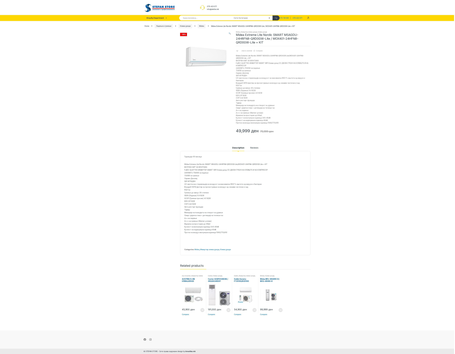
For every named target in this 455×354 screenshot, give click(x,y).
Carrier (210, 276)
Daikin (236, 276)
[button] (229, 33)
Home (147, 26)
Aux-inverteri (186, 276)
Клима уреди (185, 26)
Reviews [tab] (254, 148)
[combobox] (205, 18)
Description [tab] (238, 148)
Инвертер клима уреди (249, 32)
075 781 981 (285, 18)
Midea (201, 26)
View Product (202, 310)
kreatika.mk (190, 351)
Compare (259, 51)
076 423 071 (297, 18)
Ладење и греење (163, 26)
